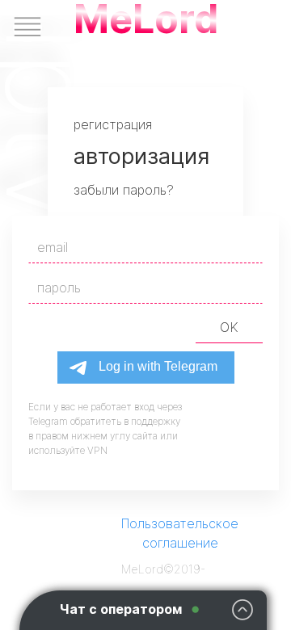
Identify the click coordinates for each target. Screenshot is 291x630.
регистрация (113, 124)
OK (229, 327)
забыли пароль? (124, 190)
